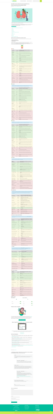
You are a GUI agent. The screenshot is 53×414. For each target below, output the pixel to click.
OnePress (33, 412)
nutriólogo (31, 316)
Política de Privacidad (37, 407)
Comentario (12, 389)
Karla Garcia (19, 6)
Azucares (13, 35)
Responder (27, 380)
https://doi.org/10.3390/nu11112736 (15, 336)
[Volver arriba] (51, 411)
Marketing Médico (16, 406)
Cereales (13, 30)
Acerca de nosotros (37, 406)
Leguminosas (13, 31)
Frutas (12, 28)
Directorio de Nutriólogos (26, 406)
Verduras (13, 29)
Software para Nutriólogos (16, 407)
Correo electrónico (13, 398)
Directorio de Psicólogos (27, 407)
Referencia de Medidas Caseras (15, 36)
